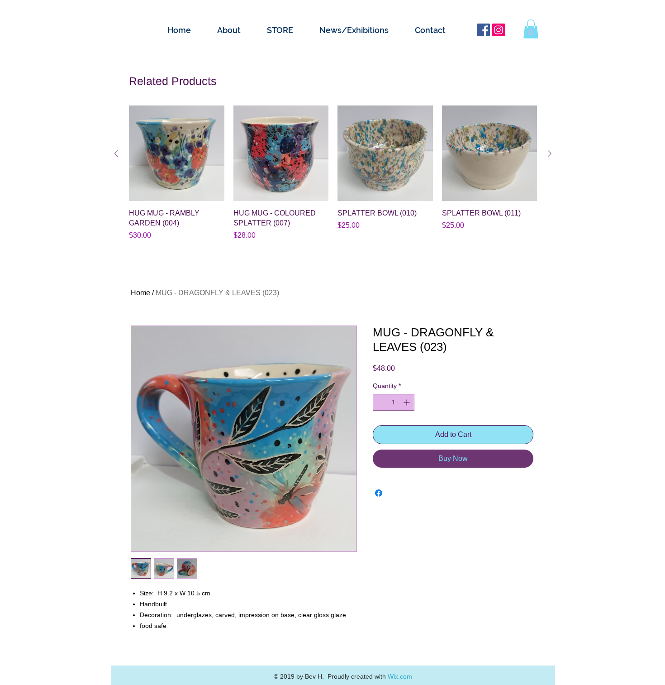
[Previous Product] (116, 153)
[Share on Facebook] (378, 493)
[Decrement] (379, 402)
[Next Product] (549, 153)
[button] (531, 28)
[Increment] (407, 402)
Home (140, 293)
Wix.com (400, 676)
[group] (333, 173)
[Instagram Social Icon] (498, 30)
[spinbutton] (393, 402)
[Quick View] (176, 153)
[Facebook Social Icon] (483, 30)
